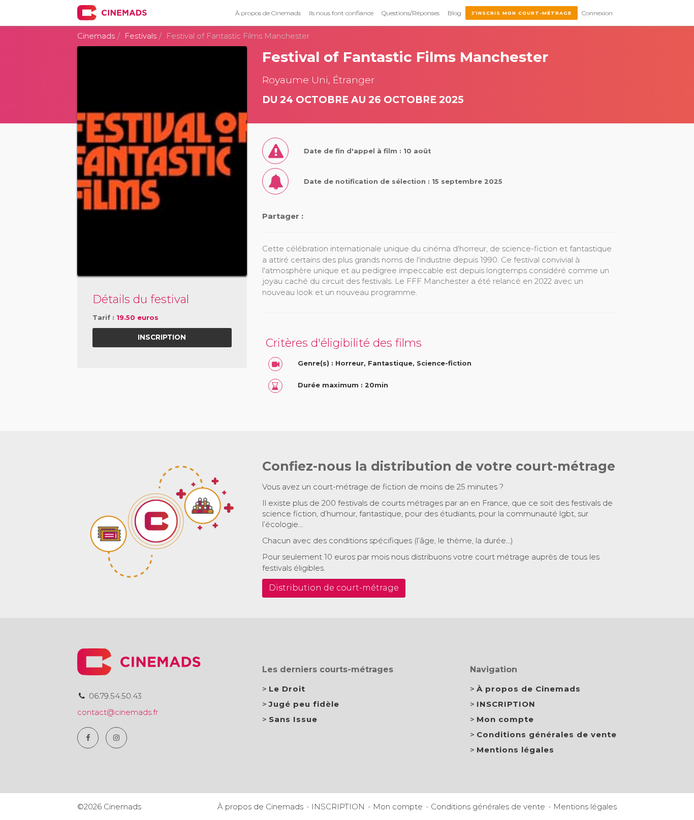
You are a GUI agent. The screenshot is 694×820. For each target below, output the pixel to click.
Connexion (597, 13)
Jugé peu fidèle (304, 704)
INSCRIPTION (506, 704)
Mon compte (505, 719)
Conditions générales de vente (547, 734)
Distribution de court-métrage (334, 588)
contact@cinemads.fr (117, 712)
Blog (454, 13)
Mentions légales (515, 750)
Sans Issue (293, 719)
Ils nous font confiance (341, 13)
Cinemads (96, 36)
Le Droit (287, 689)
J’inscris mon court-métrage (521, 13)
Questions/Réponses (410, 13)
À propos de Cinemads (268, 13)
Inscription (162, 337)
